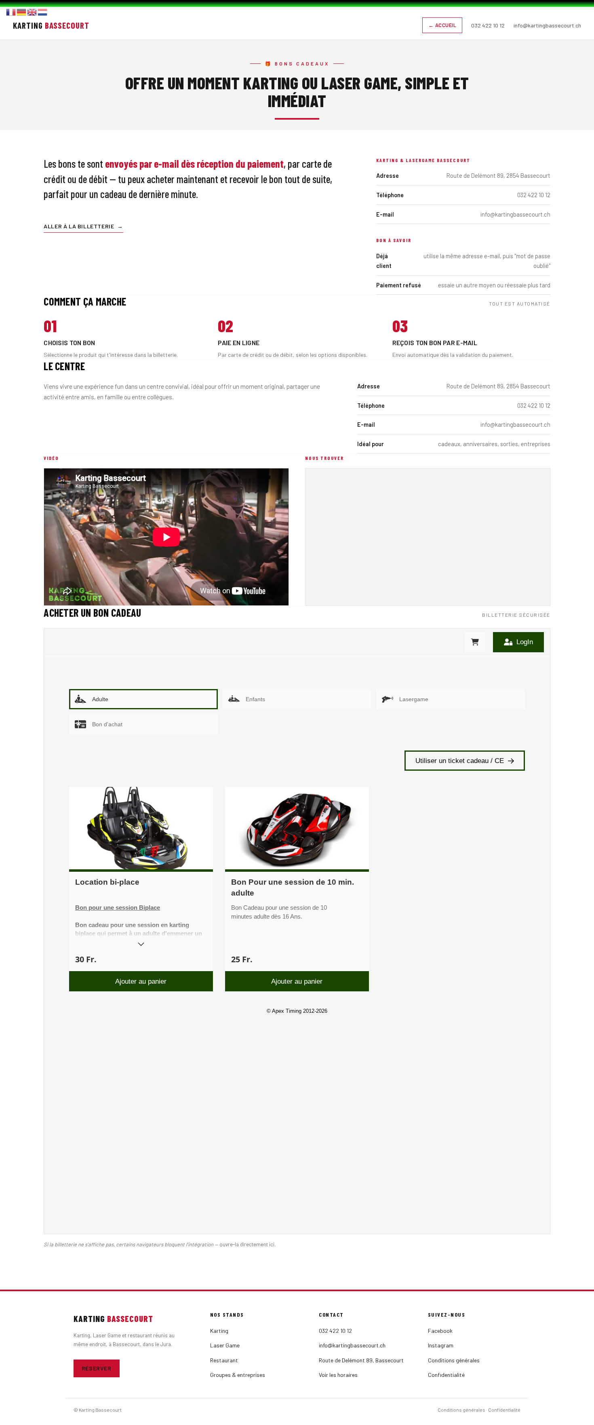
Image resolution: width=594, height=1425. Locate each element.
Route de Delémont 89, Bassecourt (361, 1360)
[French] (11, 11)
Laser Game (225, 1345)
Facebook (440, 1330)
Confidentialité (446, 1374)
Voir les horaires (338, 1374)
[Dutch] (43, 11)
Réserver (97, 1368)
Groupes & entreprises (237, 1374)
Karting (219, 1330)
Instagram (440, 1345)
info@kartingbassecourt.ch (547, 25)
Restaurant (224, 1360)
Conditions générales (454, 1360)
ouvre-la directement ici (246, 1244)
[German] (22, 11)
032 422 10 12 (488, 25)
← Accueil (442, 25)
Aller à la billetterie (83, 226)
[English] (32, 11)
